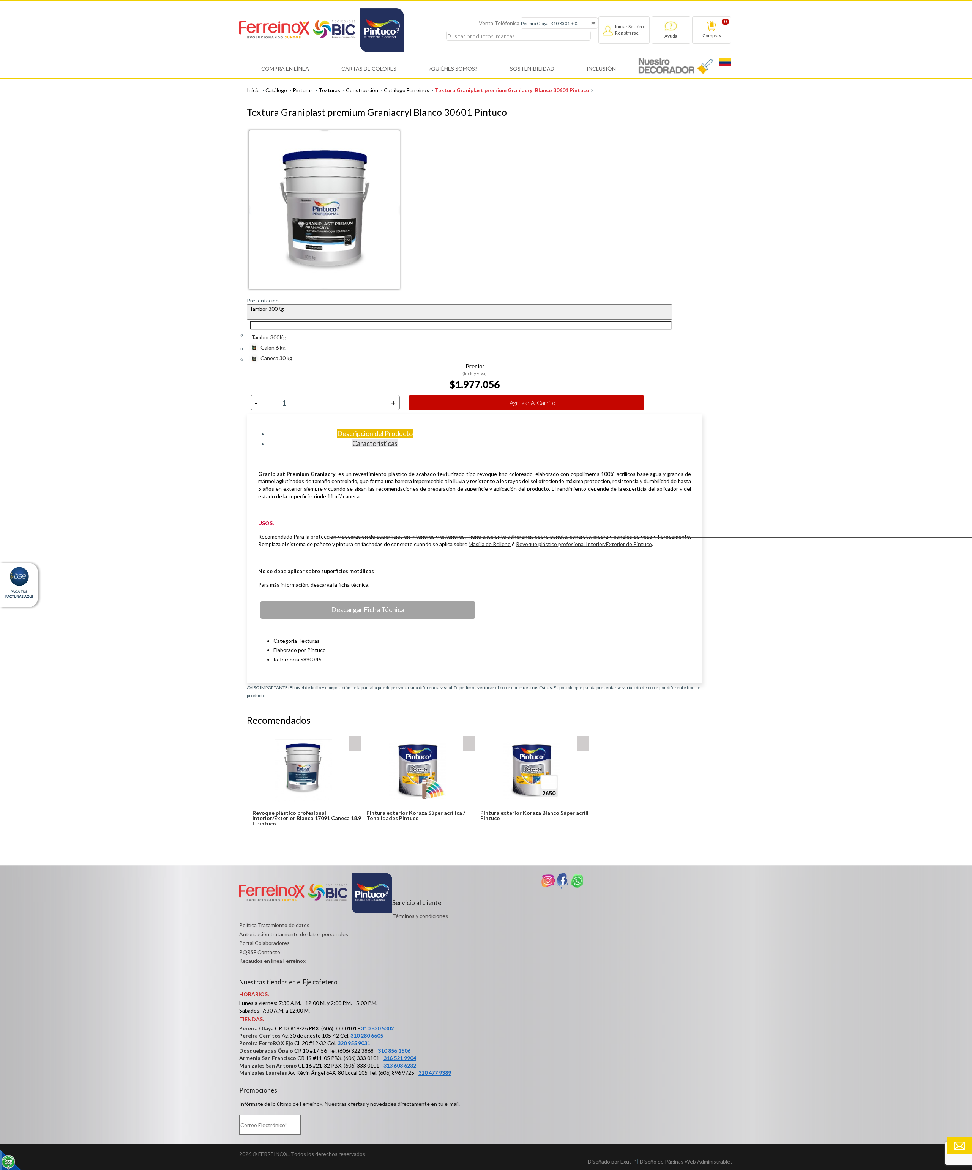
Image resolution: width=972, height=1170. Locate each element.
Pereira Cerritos (260, 1035)
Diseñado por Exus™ (612, 1161)
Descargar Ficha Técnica (367, 609)
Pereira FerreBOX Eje (266, 1043)
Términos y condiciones (420, 916)
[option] (474, 209)
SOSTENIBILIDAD (532, 68)
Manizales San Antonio (268, 1065)
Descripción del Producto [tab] (375, 433)
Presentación (263, 300)
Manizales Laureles (263, 1072)
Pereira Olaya (256, 1028)
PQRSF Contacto (259, 952)
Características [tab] (375, 443)
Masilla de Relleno (490, 544)
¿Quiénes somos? (453, 68)
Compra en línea (285, 68)
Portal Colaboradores (264, 943)
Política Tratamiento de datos (274, 925)
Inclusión (601, 68)
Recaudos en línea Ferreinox (272, 960)
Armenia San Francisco (267, 1058)
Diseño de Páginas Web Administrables (686, 1161)
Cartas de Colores (368, 68)
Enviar (959, 1145)
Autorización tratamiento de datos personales (293, 934)
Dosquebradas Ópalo (266, 1050)
